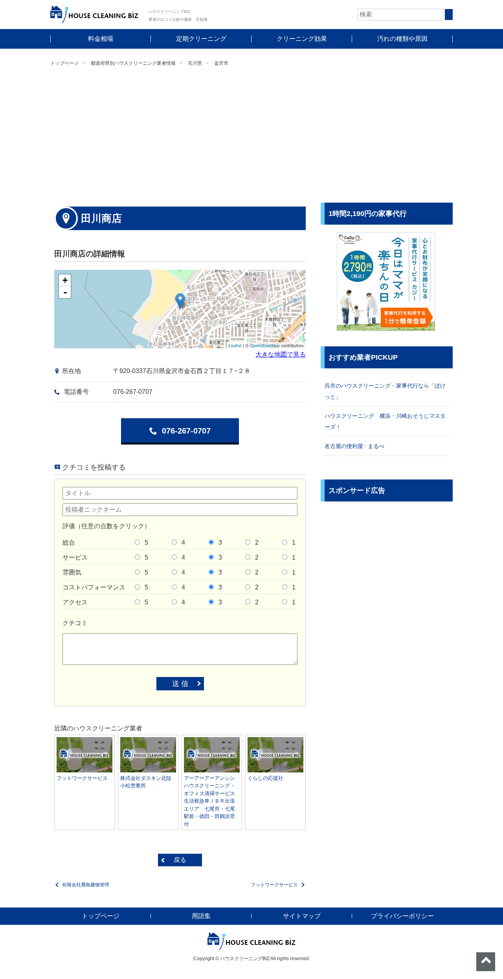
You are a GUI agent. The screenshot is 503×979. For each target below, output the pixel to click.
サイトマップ (302, 916)
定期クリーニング (201, 38)
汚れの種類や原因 (402, 38)
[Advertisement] (251, 136)
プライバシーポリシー (402, 916)
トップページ (64, 63)
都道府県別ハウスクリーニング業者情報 (133, 63)
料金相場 (100, 38)
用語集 (201, 916)
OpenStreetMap (265, 345)
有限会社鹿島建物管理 (85, 885)
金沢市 (221, 63)
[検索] (449, 14)
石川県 (195, 63)
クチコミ (75, 623)
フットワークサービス (274, 885)
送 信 (180, 684)
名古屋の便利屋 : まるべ (354, 446)
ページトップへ (485, 961)
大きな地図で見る (280, 354)
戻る (180, 859)
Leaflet (235, 345)
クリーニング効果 (302, 38)
